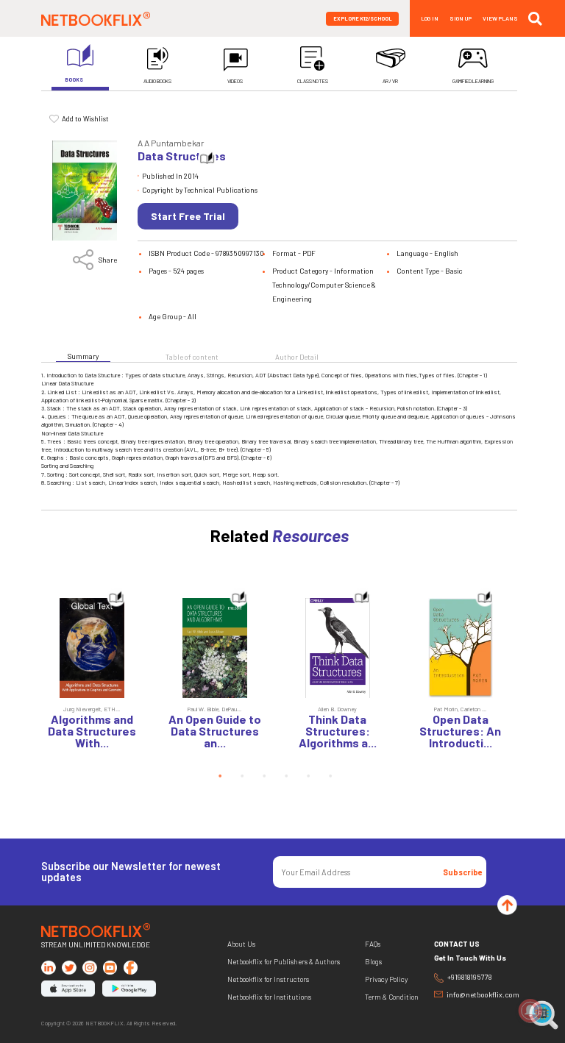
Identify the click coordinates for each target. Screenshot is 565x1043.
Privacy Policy (386, 979)
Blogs (373, 962)
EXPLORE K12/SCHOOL (362, 18)
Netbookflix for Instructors (268, 979)
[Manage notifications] (530, 1010)
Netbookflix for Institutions (269, 997)
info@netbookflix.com (482, 995)
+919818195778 (469, 977)
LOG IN (429, 18)
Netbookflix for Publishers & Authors (283, 962)
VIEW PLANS (500, 18)
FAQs (372, 944)
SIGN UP (460, 18)
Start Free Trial (188, 216)
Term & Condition (392, 997)
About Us (241, 944)
